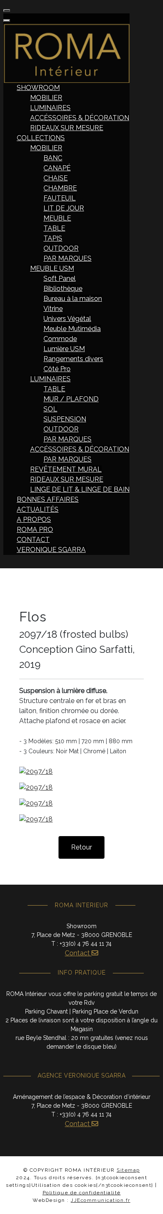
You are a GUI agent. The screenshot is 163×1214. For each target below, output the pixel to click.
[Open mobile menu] (6, 10)
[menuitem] (38, 88)
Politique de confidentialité (82, 1193)
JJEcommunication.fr (100, 1200)
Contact (78, 953)
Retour (81, 847)
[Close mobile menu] (6, 20)
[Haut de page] (148, 1198)
